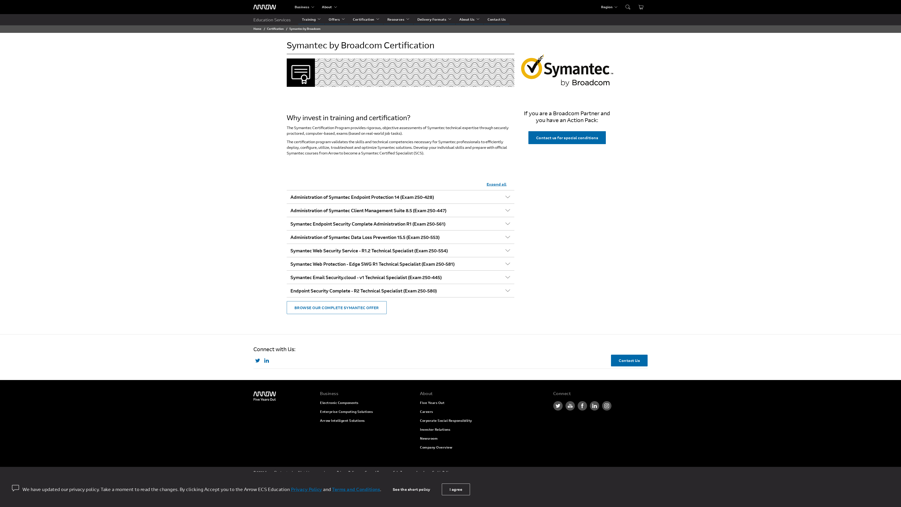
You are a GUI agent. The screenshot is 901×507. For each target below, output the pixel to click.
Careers (426, 411)
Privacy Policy (306, 489)
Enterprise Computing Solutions (346, 411)
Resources (396, 19)
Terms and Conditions (356, 489)
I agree (456, 489)
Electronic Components (339, 402)
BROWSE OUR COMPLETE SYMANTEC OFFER (336, 307)
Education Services (272, 20)
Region (606, 7)
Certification (363, 19)
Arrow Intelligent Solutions (342, 420)
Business (302, 7)
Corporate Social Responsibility (446, 420)
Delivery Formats (431, 19)
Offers (334, 19)
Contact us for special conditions (567, 137)
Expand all (497, 184)
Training (309, 19)
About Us (466, 19)
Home (257, 29)
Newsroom (429, 438)
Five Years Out (432, 402)
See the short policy (411, 489)
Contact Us (497, 19)
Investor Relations (435, 429)
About (327, 7)
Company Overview (436, 447)
